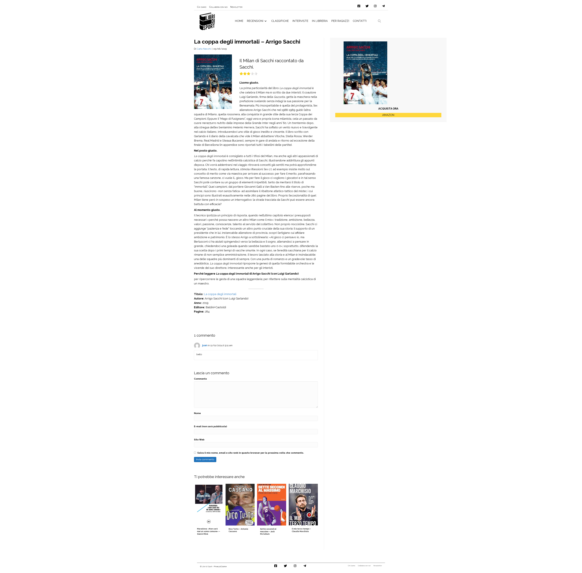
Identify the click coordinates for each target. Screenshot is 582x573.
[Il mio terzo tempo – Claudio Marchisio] (303, 510)
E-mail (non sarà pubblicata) (210, 426)
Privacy (217, 566)
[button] (359, 6)
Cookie (224, 566)
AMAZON (388, 115)
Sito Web (199, 439)
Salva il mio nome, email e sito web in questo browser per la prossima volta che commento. (250, 452)
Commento (200, 378)
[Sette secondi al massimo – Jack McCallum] (271, 510)
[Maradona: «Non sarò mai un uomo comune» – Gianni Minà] (208, 510)
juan (204, 345)
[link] (201, 7)
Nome (197, 413)
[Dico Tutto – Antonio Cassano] (240, 510)
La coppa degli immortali (220, 294)
